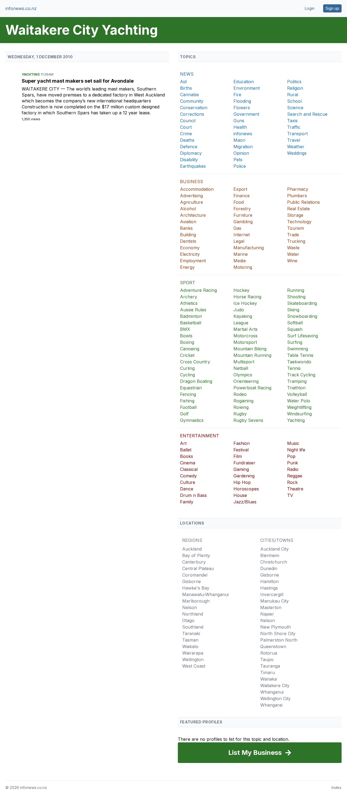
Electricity (190, 254)
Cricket (187, 355)
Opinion (241, 153)
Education (243, 81)
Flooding (242, 101)
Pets (237, 159)
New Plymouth (275, 627)
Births (186, 88)
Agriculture (191, 202)
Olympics (242, 374)
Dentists (188, 241)
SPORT (187, 282)
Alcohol (188, 208)
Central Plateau (198, 568)
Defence (188, 146)
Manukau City (274, 601)
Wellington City (275, 698)
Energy (187, 267)
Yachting (31, 74)
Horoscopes (246, 488)
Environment (246, 88)
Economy (190, 247)
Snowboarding (302, 316)
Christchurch (273, 562)
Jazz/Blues (244, 501)
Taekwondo (299, 361)
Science (295, 107)
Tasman (190, 640)
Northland (192, 614)
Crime (186, 133)
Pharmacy (297, 189)
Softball (295, 322)
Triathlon (296, 387)
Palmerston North (278, 640)
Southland (192, 627)
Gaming (241, 469)
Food (238, 202)
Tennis (294, 368)
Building (188, 234)
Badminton (191, 316)
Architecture (193, 215)
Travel (293, 140)
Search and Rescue (307, 114)
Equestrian (191, 387)
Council (187, 120)
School (294, 101)
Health (240, 127)
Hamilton (269, 581)
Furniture (242, 215)
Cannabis (189, 94)
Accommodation (197, 189)
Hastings (269, 588)
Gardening (244, 475)
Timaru (267, 672)
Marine (240, 254)
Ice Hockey (245, 303)
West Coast (193, 666)
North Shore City (277, 633)
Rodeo (240, 394)
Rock (292, 482)
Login (309, 8)
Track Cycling (301, 374)
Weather (295, 146)
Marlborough (196, 601)
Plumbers (297, 195)
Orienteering (246, 381)
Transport (297, 133)
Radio (292, 469)
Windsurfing (299, 413)
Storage (295, 215)
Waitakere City (41, 89)
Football (188, 407)
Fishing (187, 400)
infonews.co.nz (21, 8)
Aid (183, 81)
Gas (237, 228)
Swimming (297, 348)
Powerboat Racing (252, 387)
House (240, 495)
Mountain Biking (249, 348)
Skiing (293, 309)
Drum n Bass (193, 495)
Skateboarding (302, 303)
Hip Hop (242, 482)
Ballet (185, 449)
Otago (188, 620)
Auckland (192, 549)
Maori (239, 140)
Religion (295, 88)
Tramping (297, 381)
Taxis (292, 120)
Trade (293, 234)
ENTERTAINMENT (199, 435)
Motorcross (245, 335)
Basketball (190, 322)
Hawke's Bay (195, 588)
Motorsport (245, 342)
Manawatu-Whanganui (205, 594)
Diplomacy (191, 153)
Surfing (294, 342)
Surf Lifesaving (302, 335)
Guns (238, 120)
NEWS (187, 74)
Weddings (297, 153)
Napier (267, 614)
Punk (292, 462)
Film (237, 456)
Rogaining (243, 400)
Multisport (243, 361)
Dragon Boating (196, 381)
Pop (291, 456)
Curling (187, 368)
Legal (238, 241)
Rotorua (268, 653)
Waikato (190, 646)
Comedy (188, 475)
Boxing (187, 342)
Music (293, 443)
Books (186, 456)
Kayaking (242, 316)
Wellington (193, 659)
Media (239, 260)
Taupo (267, 659)
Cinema (187, 462)
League (240, 322)
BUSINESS (191, 181)
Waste (293, 247)
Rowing (241, 407)
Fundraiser (244, 462)
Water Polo (298, 400)
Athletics (189, 303)
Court (186, 127)
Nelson (189, 607)
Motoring (242, 267)
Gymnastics (192, 420)
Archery (188, 296)
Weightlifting (299, 407)
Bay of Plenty (196, 555)
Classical (189, 469)
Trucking (296, 241)
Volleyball (297, 394)
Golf (184, 413)
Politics (294, 81)
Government (246, 114)
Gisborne (191, 581)
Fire (237, 94)
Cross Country (195, 361)
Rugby (240, 413)
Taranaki (191, 633)
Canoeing (189, 348)
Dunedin (268, 568)
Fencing (188, 394)
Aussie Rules (193, 309)
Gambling (243, 221)
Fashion (241, 443)
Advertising (191, 195)
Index (337, 787)
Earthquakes (193, 166)
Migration (243, 146)
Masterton (270, 607)
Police (239, 166)
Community (191, 101)
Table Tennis (300, 355)
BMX (185, 329)
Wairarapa (192, 653)
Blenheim (269, 555)
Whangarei (271, 705)
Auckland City (274, 549)
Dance (186, 488)
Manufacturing (248, 247)
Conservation (193, 107)
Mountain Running (252, 355)
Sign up (332, 8)
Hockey (241, 290)
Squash (295, 329)
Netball (240, 368)
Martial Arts (245, 329)
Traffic (293, 127)
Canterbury (194, 562)
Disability (189, 159)
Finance (241, 195)
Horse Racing (247, 296)
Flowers (241, 107)
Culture (187, 482)
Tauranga (270, 666)
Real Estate (298, 208)
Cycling (187, 374)
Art (183, 443)
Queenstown (273, 646)
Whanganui (272, 692)
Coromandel (194, 575)
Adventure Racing (198, 290)
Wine (292, 260)
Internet (241, 234)
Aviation (188, 221)
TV (290, 495)
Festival (241, 449)
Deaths (187, 140)
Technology (299, 221)
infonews (242, 133)
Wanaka (268, 679)
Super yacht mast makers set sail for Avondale (78, 81)
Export (240, 189)
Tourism (295, 228)
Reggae (294, 475)
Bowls (186, 335)
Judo (238, 309)
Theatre (295, 488)
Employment (193, 260)
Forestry (242, 208)
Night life (296, 449)
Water (293, 254)
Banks (186, 228)
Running (295, 290)
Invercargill (271, 594)
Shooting (296, 296)
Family (186, 501)
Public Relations (303, 202)
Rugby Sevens (248, 420)
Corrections (192, 114)
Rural (292, 94)
